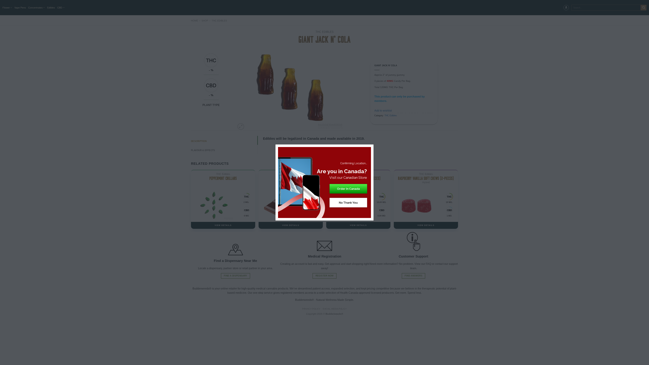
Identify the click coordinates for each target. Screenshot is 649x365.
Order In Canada (348, 188)
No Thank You (348, 202)
